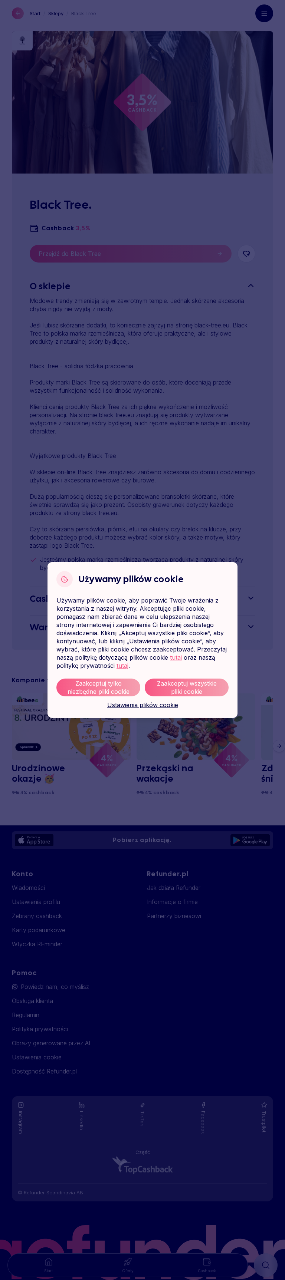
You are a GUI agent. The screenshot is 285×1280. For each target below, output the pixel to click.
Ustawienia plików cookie (142, 705)
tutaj (176, 657)
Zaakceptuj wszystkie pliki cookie (187, 687)
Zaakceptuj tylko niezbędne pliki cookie (99, 687)
